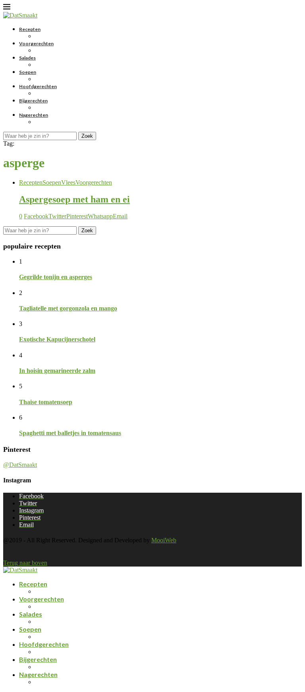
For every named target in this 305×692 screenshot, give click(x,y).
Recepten (30, 29)
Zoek (87, 136)
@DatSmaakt (20, 464)
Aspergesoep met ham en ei (74, 199)
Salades (27, 58)
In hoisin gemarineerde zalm (57, 370)
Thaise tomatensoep (45, 402)
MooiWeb (163, 540)
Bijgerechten (33, 101)
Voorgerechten (36, 43)
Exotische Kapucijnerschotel (57, 339)
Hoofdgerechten (38, 86)
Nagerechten (33, 115)
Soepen (27, 72)
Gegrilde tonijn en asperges (55, 277)
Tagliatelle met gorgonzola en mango (68, 308)
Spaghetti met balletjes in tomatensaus (70, 433)
